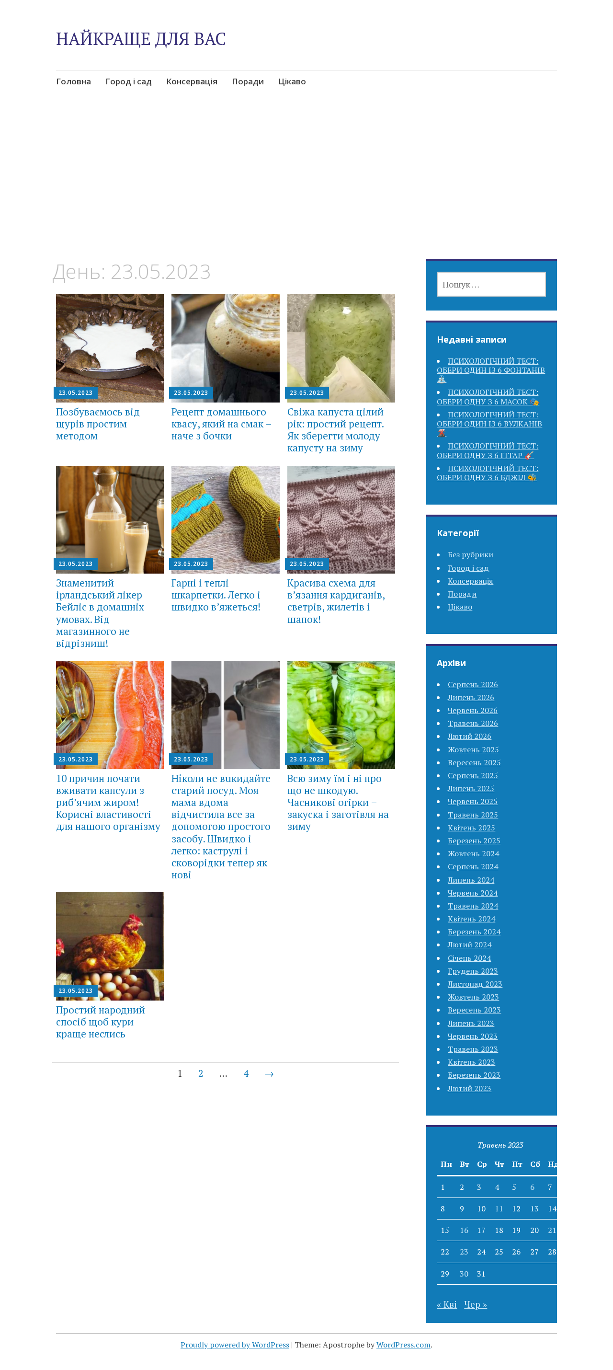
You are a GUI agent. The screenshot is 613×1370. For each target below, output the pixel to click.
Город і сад (128, 81)
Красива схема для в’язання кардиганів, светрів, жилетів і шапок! (336, 601)
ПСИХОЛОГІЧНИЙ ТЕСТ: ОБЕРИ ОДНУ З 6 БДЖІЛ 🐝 (487, 473)
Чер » (475, 1304)
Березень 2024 (474, 931)
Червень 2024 (473, 892)
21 (552, 1230)
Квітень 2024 (471, 918)
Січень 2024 (469, 958)
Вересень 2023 (474, 1009)
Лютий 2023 (469, 1088)
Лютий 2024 (469, 944)
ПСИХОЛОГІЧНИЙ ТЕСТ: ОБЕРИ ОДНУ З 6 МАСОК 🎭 (488, 396)
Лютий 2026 (469, 736)
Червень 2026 (473, 710)
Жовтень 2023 (473, 996)
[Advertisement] (306, 188)
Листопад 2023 (475, 984)
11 (499, 1208)
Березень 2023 (474, 1075)
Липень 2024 (471, 880)
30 (464, 1273)
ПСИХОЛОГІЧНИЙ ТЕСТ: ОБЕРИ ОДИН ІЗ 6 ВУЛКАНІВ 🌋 (489, 423)
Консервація (191, 81)
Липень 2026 (471, 697)
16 (464, 1230)
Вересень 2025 (474, 762)
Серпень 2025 (473, 775)
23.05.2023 (75, 393)
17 (481, 1230)
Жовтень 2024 (473, 853)
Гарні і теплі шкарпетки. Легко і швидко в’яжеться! (216, 594)
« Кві (447, 1304)
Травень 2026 (473, 723)
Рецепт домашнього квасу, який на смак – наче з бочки (221, 423)
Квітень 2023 (471, 1062)
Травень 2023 (473, 1049)
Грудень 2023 (473, 971)
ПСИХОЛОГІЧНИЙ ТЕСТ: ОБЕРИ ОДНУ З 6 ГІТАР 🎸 (487, 450)
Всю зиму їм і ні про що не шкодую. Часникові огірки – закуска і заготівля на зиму (338, 802)
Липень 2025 (471, 788)
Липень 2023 (471, 1023)
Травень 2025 (473, 814)
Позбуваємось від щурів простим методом (98, 423)
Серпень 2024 (473, 866)
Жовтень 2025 (473, 749)
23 (464, 1251)
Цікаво (292, 81)
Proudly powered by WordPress (235, 1344)
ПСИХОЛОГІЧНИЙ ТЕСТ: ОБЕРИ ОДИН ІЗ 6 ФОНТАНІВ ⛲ (491, 370)
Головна (73, 81)
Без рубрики (470, 554)
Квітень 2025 (471, 827)
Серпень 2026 (473, 684)
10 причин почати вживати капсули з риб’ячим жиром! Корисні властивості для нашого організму (108, 802)
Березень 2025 (474, 840)
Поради (248, 81)
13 (534, 1208)
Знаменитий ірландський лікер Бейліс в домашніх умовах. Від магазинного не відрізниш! (100, 613)
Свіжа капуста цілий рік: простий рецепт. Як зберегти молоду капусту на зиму (335, 430)
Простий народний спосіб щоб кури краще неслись (100, 1021)
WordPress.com (403, 1344)
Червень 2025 (473, 801)
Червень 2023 (473, 1036)
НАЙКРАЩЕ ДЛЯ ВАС (141, 38)
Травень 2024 (473, 905)
